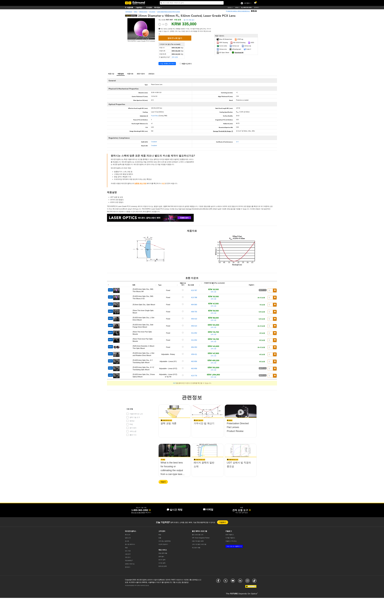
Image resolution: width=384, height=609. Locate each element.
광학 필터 (161, 556)
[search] (192, 3)
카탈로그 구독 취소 (231, 541)
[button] (248, 7)
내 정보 (247, 3)
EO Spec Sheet (224, 52)
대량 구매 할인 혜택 (198, 541)
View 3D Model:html (225, 39)
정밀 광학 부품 (162, 553)
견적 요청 (175, 57)
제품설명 (121, 74)
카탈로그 (230, 534)
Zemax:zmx (223, 49)
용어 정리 (133, 428)
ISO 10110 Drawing (239, 42)
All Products (129, 11)
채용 (126, 547)
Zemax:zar (235, 46)
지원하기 (233, 546)
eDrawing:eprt (236, 49)
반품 (159, 538)
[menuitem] (130, 7)
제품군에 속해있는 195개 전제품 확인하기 (238, 11)
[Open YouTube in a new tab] (232, 581)
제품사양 (111, 74)
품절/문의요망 (262, 290)
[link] (256, 2)
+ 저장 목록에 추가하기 (167, 64)
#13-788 (194, 297)
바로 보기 (174, 429)
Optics (135, 11)
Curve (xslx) (223, 46)
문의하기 (256, 7)
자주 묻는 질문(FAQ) (164, 541)
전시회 (127, 541)
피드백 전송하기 (163, 544)
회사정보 (157, 7)
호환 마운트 (141, 74)
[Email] (252, 11)
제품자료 (130, 74)
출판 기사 (133, 435)
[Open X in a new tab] (225, 581)
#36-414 (194, 326)
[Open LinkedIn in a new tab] (240, 581)
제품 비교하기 (186, 64)
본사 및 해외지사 (130, 544)
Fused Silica (154, 115)
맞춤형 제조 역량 (140, 183)
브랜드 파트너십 (129, 564)
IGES (252, 42)
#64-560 (194, 304)
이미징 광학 (161, 563)
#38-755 (194, 312)
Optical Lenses (143, 11)
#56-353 (194, 347)
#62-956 (194, 361)
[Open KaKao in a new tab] (251, 587)
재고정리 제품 (196, 547)
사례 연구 (128, 554)
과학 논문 (133, 431)
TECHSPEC (129, 560)
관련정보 (151, 74)
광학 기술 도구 (135, 417)
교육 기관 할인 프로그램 (199, 544)
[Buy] (275, 290)
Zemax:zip (247, 46)
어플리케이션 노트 (136, 414)
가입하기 (222, 522)
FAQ (131, 424)
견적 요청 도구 (240, 510)
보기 (237, 141)
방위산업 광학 (162, 566)
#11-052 (194, 333)
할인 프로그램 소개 (197, 534)
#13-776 (194, 375)
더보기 (163, 482)
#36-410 (194, 319)
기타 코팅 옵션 (189, 20)
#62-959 (194, 368)
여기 (163, 183)
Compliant (154, 141)
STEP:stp (240, 39)
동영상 (132, 421)
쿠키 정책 (137, 585)
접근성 (147, 585)
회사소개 (127, 534)
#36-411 (194, 354)
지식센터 (149, 7)
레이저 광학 (161, 559)
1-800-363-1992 (247, 7)
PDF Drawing (223, 42)
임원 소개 (128, 538)
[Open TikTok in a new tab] (254, 581)
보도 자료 (128, 551)
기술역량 (139, 7)
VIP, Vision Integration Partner (201, 538)
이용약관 (142, 585)
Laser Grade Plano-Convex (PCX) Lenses (168, 11)
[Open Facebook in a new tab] (218, 581)
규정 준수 (128, 557)
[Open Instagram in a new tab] (247, 581)
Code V (248, 49)
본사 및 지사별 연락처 (138, 512)
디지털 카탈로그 (230, 538)
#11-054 (194, 340)
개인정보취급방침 (129, 585)
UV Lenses (152, 11)
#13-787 (194, 290)
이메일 (209, 509)
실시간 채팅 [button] (176, 509)
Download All (239, 52)
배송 (159, 534)
